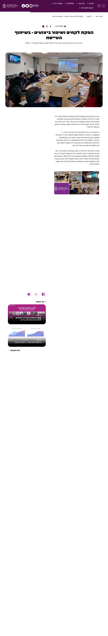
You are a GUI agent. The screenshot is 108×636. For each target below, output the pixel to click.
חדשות (89, 16)
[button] (99, 6)
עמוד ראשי (99, 16)
